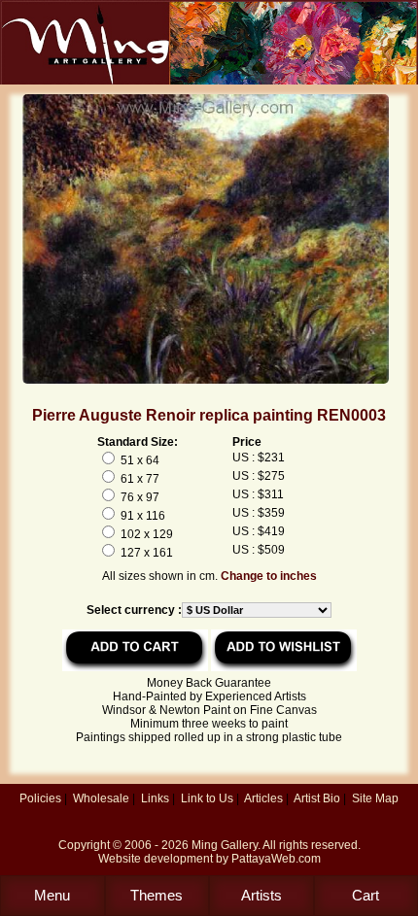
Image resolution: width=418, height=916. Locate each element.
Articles (263, 798)
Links (155, 798)
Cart (365, 895)
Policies (40, 798)
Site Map (375, 798)
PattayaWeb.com (276, 858)
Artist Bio (317, 798)
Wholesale (101, 798)
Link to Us (207, 798)
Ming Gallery (225, 845)
